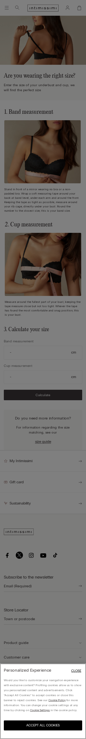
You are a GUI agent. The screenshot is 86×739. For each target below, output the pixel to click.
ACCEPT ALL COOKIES (43, 725)
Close (76, 671)
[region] (43, 701)
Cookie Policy (57, 700)
